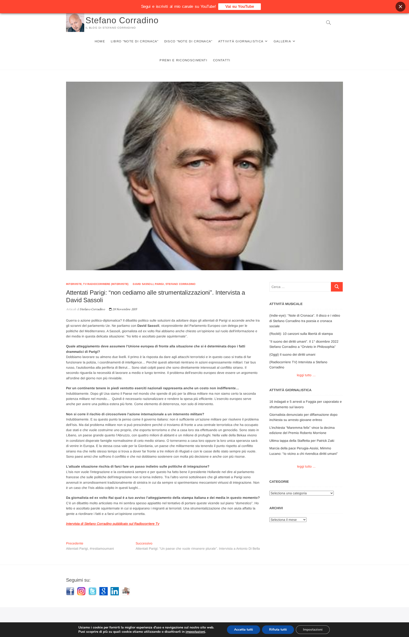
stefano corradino (180, 284)
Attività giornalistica (241, 41)
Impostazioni (313, 629)
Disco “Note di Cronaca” (188, 41)
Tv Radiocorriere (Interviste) (106, 284)
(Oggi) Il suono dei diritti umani (292, 354)
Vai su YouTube (239, 6)
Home (100, 41)
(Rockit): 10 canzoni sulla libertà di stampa (301, 334)
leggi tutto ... (306, 466)
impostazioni (195, 632)
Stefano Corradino (122, 20)
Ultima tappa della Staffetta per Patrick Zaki (301, 440)
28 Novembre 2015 (124, 309)
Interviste (74, 284)
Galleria (282, 41)
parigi (159, 284)
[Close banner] (400, 7)
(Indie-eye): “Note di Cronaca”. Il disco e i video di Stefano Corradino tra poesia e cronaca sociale (304, 321)
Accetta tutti (243, 629)
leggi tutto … (306, 375)
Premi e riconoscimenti (183, 60)
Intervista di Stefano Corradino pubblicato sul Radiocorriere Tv (112, 524)
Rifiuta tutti (278, 629)
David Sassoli (143, 284)
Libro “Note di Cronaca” (135, 41)
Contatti (221, 60)
